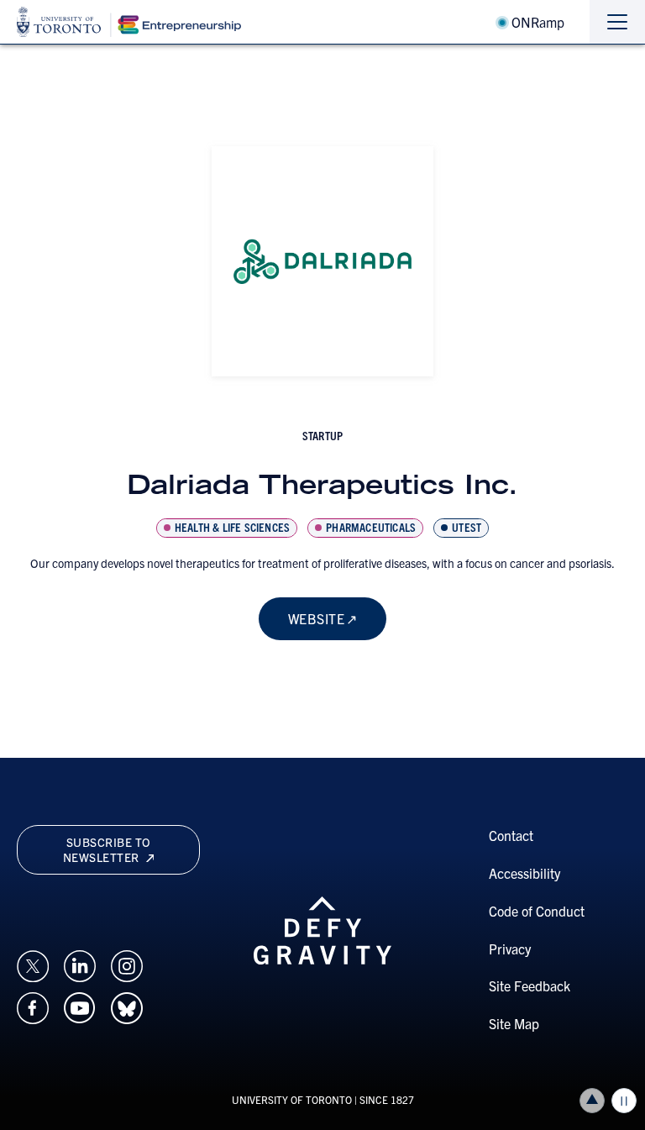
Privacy (510, 948)
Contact (511, 835)
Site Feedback (529, 985)
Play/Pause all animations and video (624, 1100)
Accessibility (524, 873)
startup (322, 435)
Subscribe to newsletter (107, 849)
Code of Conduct (537, 910)
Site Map (514, 1023)
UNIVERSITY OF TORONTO (292, 1099)
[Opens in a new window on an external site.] (33, 963)
